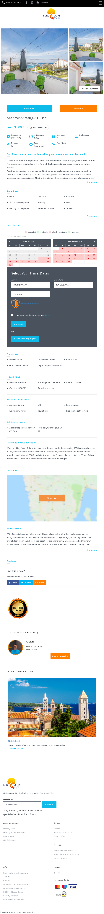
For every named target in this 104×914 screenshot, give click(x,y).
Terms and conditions (64, 850)
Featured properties (63, 832)
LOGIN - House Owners (14, 892)
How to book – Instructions (66, 854)
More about (17, 748)
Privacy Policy (60, 858)
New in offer (59, 836)
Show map (52, 498)
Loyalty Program (11, 896)
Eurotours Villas (47, 793)
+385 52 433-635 (34, 646)
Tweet (27, 583)
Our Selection (9, 840)
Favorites (43, 3)
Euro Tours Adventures (13, 899)
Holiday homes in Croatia (14, 832)
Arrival (14, 280)
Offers (57, 829)
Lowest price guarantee (14, 888)
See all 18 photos (90, 89)
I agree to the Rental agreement (33, 315)
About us (7, 877)
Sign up (49, 804)
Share (14, 583)
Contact (7, 880)
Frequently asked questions (15, 873)
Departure (58, 280)
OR (12, 331)
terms (48, 315)
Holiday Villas (9, 829)
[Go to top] (96, 906)
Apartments (8, 836)
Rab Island (14, 741)
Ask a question (60, 656)
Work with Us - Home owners (16, 884)
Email (41, 583)
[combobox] (30, 294)
